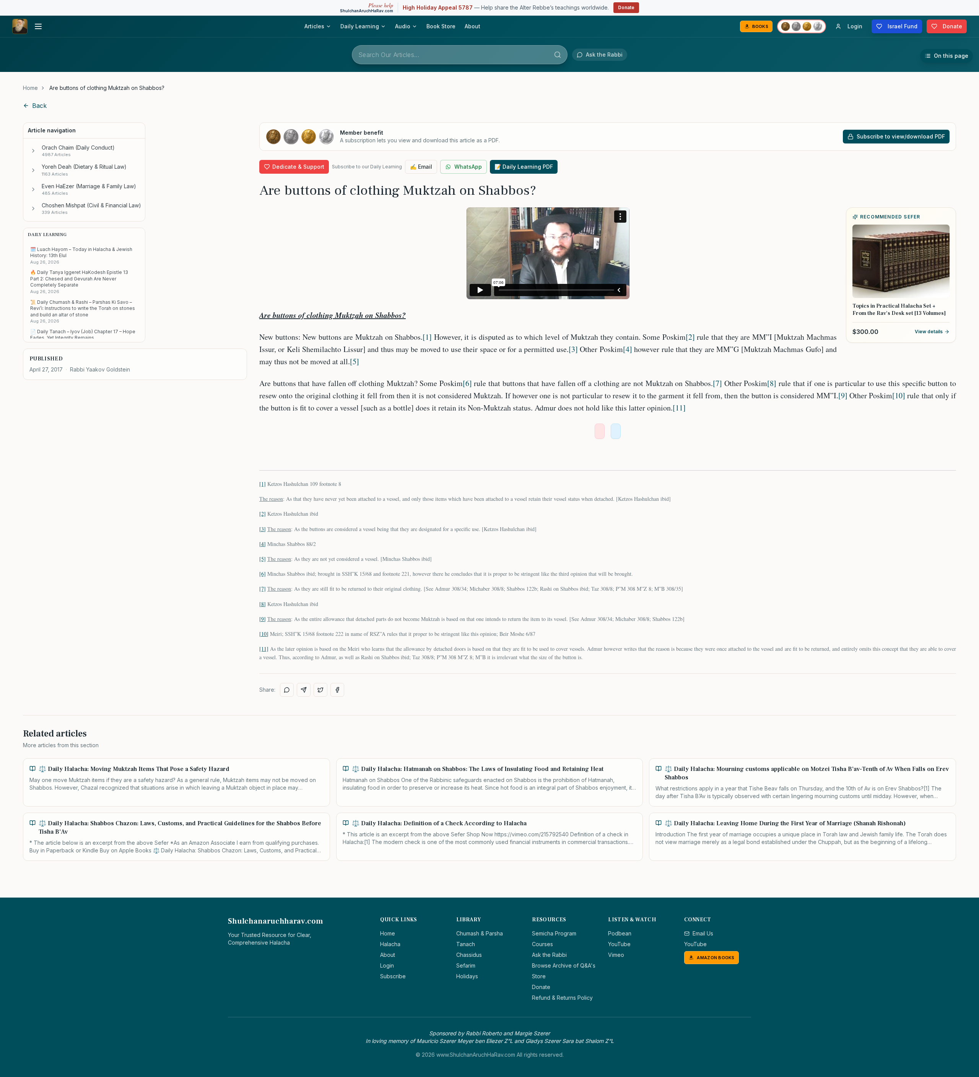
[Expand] (33, 150)
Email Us (703, 933)
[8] (771, 383)
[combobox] (460, 54)
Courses (542, 944)
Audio (402, 26)
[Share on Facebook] (337, 690)
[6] (467, 383)
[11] (679, 407)
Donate (626, 7)
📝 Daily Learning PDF (523, 166)
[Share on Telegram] (304, 690)
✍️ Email (421, 166)
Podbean (619, 933)
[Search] (557, 55)
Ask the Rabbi (549, 955)
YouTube (619, 944)
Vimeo (616, 955)
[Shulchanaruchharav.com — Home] (20, 26)
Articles (314, 26)
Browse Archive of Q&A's (563, 965)
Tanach (465, 944)
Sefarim (465, 965)
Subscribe (393, 976)
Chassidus (469, 955)
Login (387, 965)
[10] (898, 395)
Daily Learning (359, 26)
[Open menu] (38, 26)
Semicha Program (554, 933)
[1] (427, 337)
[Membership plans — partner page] (801, 26)
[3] (573, 349)
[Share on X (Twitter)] (320, 690)
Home (30, 88)
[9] (842, 395)
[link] (106, 88)
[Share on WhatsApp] (287, 690)
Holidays (467, 976)
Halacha (390, 944)
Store (539, 976)
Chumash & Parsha (479, 933)
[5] (354, 361)
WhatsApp (468, 166)
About (472, 26)
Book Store (440, 26)
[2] (690, 337)
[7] (717, 383)
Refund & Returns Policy (562, 997)
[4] (627, 349)
